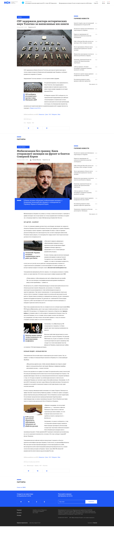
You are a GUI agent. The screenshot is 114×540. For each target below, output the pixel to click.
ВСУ (41, 465)
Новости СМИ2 (21, 487)
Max (59, 114)
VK (50, 114)
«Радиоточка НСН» (35, 108)
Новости (41, 114)
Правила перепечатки (22, 522)
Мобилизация (30, 465)
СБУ (33, 122)
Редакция (19, 510)
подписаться (91, 501)
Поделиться (31, 27)
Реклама (19, 515)
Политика (45, 465)
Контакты (19, 512)
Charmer (95, 522)
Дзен (46, 114)
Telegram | (55, 114)
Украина (29, 122)
